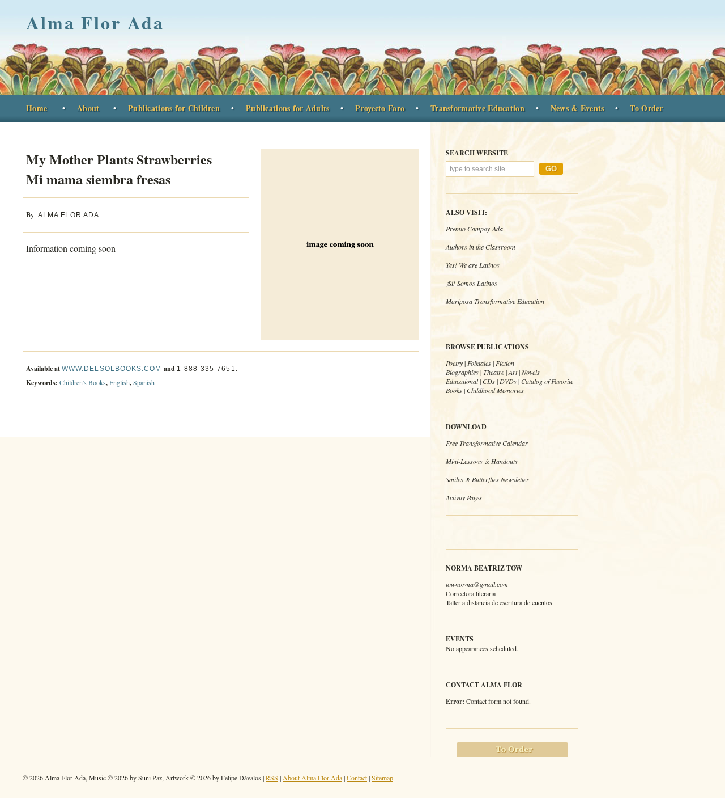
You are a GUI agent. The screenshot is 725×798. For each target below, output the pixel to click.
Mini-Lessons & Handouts (482, 461)
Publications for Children (174, 108)
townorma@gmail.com (477, 584)
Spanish (144, 382)
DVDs (508, 381)
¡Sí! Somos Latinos (471, 283)
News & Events (577, 108)
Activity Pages (464, 497)
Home (36, 108)
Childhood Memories (495, 390)
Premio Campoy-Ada (474, 228)
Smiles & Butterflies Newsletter (487, 479)
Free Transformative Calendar (487, 442)
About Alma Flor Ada (312, 777)
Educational (462, 381)
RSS (272, 777)
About (88, 108)
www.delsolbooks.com (112, 369)
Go (551, 168)
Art (513, 372)
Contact (357, 777)
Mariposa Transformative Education (495, 301)
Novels (531, 372)
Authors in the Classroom (480, 246)
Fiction (505, 363)
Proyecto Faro (379, 108)
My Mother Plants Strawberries (119, 169)
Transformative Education (477, 108)
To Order (646, 108)
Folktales (479, 363)
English (119, 382)
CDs (489, 381)
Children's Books (82, 382)
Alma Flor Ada (95, 22)
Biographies (462, 372)
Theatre (493, 372)
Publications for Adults (287, 108)
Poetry (454, 363)
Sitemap (382, 777)
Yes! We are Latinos (473, 264)
